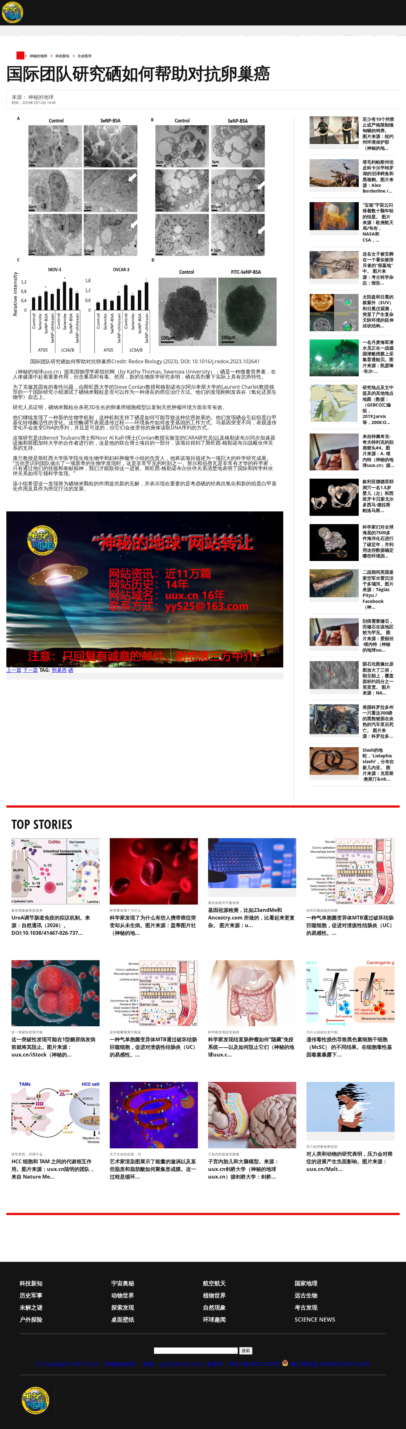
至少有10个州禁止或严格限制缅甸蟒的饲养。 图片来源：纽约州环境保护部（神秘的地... (378, 133)
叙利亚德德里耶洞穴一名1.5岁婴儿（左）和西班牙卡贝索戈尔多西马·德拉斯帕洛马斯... (378, 496)
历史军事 (132, 37)
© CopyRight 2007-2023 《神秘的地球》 (88, 1364)
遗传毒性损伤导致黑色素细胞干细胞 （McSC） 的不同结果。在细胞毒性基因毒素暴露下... (349, 1047)
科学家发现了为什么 (126, 910)
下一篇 (30, 670)
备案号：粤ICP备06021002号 (243, 1364)
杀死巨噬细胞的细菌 (322, 910)
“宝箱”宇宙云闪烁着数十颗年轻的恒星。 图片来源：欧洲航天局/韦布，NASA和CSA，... (378, 222)
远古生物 (209, 37)
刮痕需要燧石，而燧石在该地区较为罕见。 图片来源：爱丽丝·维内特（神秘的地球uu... (378, 635)
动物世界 (158, 37)
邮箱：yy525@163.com (173, 1364)
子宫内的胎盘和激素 (224, 1154)
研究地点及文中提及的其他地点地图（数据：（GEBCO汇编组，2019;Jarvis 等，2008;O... (378, 405)
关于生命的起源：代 (126, 1154)
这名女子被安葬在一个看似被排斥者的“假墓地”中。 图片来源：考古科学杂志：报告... (378, 268)
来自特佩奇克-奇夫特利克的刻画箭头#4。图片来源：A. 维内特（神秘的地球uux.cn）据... (378, 451)
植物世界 (183, 37)
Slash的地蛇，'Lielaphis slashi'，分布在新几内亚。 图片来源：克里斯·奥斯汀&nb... (378, 764)
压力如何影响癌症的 (322, 1146)
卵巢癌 (59, 670)
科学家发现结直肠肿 (224, 1032)
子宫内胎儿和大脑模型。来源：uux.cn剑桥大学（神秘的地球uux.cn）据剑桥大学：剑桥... (243, 1169)
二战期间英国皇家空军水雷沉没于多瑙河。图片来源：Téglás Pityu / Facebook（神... (378, 589)
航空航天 (82, 37)
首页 (11, 37)
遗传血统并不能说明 (224, 902)
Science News (24, 62)
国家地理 (107, 37)
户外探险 (335, 37)
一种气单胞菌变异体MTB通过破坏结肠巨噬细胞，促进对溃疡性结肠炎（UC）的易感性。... (350, 925)
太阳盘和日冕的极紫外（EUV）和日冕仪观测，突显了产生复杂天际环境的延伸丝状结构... (378, 311)
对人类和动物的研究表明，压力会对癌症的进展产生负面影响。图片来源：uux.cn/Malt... (349, 1161)
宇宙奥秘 (56, 37)
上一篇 (14, 670)
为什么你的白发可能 (322, 1032)
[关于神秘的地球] (37, 1401)
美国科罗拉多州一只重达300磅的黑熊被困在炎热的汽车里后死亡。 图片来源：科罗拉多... (378, 721)
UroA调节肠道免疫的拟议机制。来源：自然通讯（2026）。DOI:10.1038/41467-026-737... (50, 925)
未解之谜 (234, 37)
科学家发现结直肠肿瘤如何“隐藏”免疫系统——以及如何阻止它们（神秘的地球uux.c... (251, 1047)
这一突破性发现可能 (27, 1032)
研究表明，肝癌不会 (27, 1154)
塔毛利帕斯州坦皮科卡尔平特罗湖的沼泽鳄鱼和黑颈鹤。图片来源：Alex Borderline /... (378, 176)
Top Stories (41, 824)
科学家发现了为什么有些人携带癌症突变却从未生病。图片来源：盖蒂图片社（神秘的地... (153, 925)
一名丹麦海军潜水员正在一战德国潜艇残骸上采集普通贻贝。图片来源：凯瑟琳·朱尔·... (378, 356)
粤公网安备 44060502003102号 (330, 1364)
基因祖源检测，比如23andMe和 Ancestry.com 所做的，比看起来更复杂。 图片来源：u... (251, 917)
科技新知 (31, 37)
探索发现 (259, 37)
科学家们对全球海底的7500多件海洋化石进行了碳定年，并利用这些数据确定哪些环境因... (378, 541)
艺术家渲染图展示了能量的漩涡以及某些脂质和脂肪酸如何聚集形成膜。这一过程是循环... (153, 1169)
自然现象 (285, 37)
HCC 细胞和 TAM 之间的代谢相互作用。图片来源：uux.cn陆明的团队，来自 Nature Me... (53, 1169)
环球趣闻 (386, 37)
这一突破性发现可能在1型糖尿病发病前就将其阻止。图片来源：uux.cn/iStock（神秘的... (53, 1047)
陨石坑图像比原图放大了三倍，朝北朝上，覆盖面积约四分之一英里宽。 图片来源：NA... (378, 678)
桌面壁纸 (361, 37)
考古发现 (310, 37)
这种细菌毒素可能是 (126, 1032)
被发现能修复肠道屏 (27, 910)
